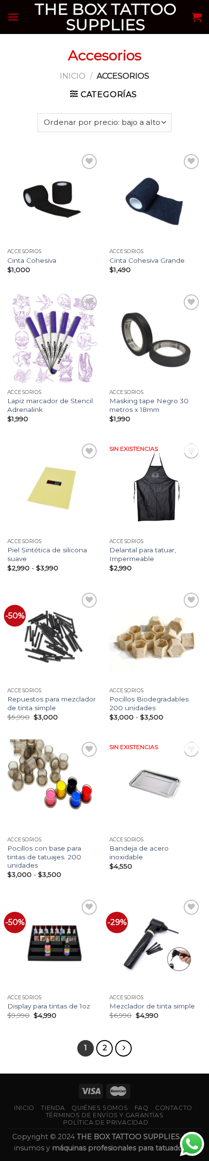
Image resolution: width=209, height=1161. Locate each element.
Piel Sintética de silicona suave (47, 554)
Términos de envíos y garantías (104, 1115)
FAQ (142, 1107)
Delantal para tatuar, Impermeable (142, 554)
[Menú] (13, 17)
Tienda (53, 1107)
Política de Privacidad (105, 1122)
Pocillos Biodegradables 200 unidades (149, 703)
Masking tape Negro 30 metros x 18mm (149, 405)
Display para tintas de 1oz (48, 1006)
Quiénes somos (99, 1107)
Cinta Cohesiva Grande (147, 260)
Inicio (73, 76)
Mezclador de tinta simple (152, 1006)
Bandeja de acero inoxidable (139, 852)
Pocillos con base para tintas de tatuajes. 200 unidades (44, 856)
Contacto (173, 1107)
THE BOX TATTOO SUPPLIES (105, 17)
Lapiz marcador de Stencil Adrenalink (50, 405)
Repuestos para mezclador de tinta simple (51, 703)
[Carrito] (197, 17)
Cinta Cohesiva (31, 260)
